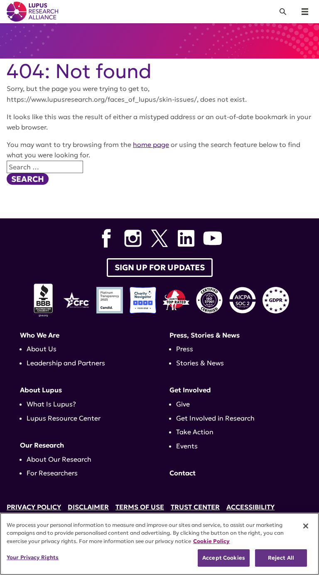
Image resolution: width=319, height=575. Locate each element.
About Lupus (41, 390)
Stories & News (200, 363)
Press (184, 349)
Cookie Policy (211, 541)
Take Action (194, 432)
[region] (159, 544)
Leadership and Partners (66, 363)
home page (151, 144)
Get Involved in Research (215, 418)
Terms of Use (139, 507)
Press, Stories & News (204, 335)
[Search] (283, 11)
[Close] (306, 526)
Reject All (281, 557)
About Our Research (59, 459)
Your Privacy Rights (33, 557)
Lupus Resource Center (64, 418)
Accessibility (250, 507)
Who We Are (39, 335)
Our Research (42, 445)
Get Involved (190, 390)
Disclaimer (88, 507)
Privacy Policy (34, 507)
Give (183, 404)
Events (187, 446)
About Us (41, 349)
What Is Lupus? (51, 404)
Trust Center (195, 507)
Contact (182, 473)
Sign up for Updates (160, 267)
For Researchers (52, 473)
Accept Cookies (223, 557)
